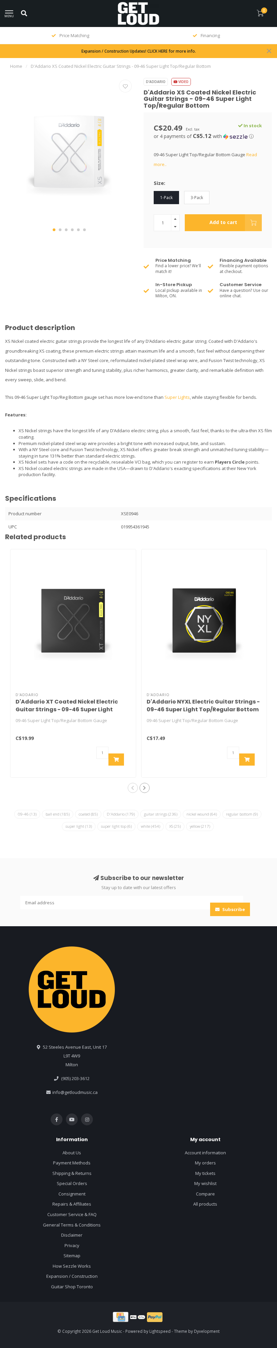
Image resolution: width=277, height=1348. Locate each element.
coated (88, 814)
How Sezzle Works (72, 1266)
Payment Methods (72, 1163)
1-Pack (166, 197)
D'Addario (156, 81)
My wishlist (205, 1183)
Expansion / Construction (72, 1276)
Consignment (71, 1194)
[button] (54, 229)
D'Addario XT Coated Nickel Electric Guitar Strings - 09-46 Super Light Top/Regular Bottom (67, 709)
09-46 (27, 814)
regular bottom (242, 814)
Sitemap (72, 1256)
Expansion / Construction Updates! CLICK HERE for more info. (138, 51)
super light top (116, 826)
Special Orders (72, 1183)
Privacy (72, 1245)
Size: (159, 183)
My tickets (205, 1173)
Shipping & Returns (72, 1173)
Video (182, 81)
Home (16, 66)
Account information (205, 1153)
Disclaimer (71, 1235)
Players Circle (230, 462)
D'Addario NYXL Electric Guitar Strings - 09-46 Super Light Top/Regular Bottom (203, 705)
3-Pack (197, 197)
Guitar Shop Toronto (72, 1287)
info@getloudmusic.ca (75, 1092)
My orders (205, 1163)
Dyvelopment (207, 1331)
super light (79, 826)
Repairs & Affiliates (71, 1204)
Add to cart (223, 222)
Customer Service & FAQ (72, 1214)
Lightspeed (160, 1331)
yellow (200, 826)
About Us (71, 1153)
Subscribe (233, 909)
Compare (205, 1194)
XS (175, 826)
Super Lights (177, 397)
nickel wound (201, 814)
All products (205, 1204)
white (150, 826)
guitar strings (160, 814)
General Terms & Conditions (72, 1225)
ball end (58, 814)
